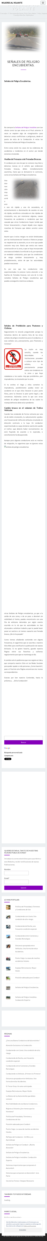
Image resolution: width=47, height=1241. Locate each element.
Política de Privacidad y (12, 1217)
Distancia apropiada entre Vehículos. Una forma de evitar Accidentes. (26, 948)
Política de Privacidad (30, 1226)
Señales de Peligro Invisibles (26, 127)
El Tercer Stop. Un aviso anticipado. (19, 1086)
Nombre (7, 869)
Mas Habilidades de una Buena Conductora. (22, 1104)
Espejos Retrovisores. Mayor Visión (19, 1091)
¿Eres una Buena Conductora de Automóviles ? (23, 1040)
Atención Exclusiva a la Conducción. (19, 1045)
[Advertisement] (23, 104)
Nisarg (41, 1236)
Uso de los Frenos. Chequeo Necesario (20, 1181)
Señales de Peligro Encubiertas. (27, 987)
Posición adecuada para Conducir (27, 977)
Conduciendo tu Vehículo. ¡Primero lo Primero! (23, 1074)
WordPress (29, 1236)
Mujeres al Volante (12, 2)
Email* (6, 878)
